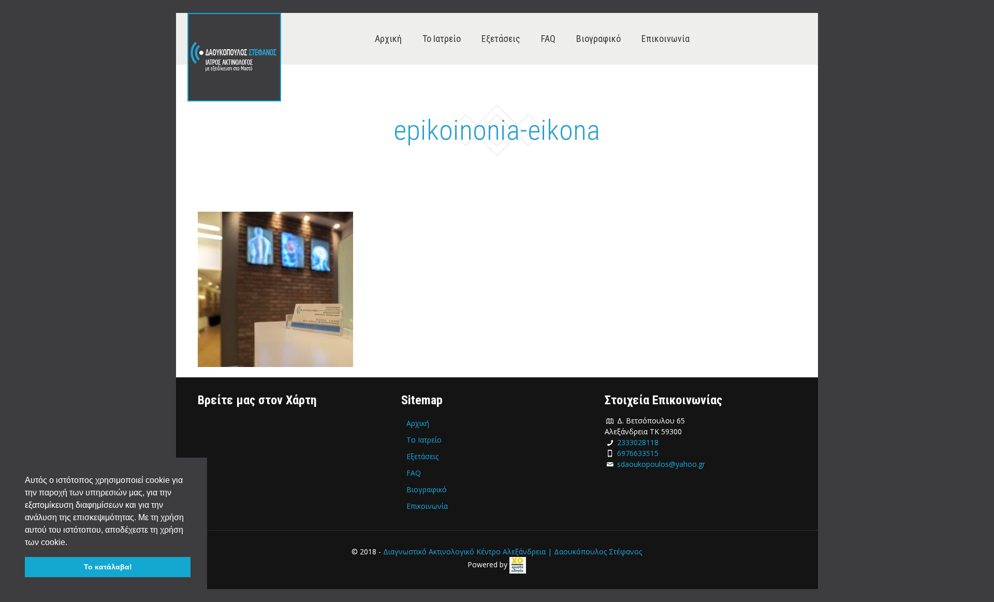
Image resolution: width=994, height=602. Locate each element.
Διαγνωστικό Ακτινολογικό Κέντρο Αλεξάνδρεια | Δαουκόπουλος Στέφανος (512, 551)
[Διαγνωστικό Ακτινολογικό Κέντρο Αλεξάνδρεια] (234, 57)
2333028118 (638, 442)
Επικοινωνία (427, 506)
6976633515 (638, 453)
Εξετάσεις (422, 456)
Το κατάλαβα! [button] (108, 567)
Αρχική (417, 423)
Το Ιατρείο (424, 440)
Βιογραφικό (426, 489)
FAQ (413, 473)
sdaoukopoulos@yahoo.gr (661, 464)
